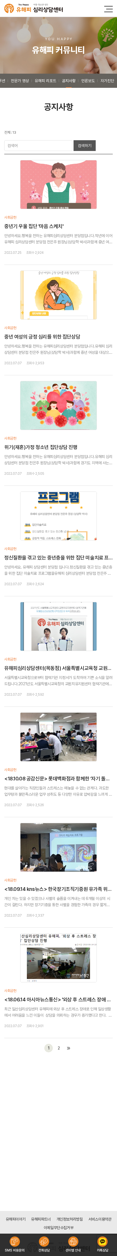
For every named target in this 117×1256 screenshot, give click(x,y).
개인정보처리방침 (70, 1219)
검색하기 (84, 145)
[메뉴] (108, 9)
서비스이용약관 (99, 1219)
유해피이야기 (15, 1219)
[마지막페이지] (68, 1048)
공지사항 (69, 80)
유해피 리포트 (45, 80)
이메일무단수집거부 (58, 1227)
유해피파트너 (41, 1219)
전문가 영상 (20, 80)
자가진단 (107, 80)
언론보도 (88, 80)
